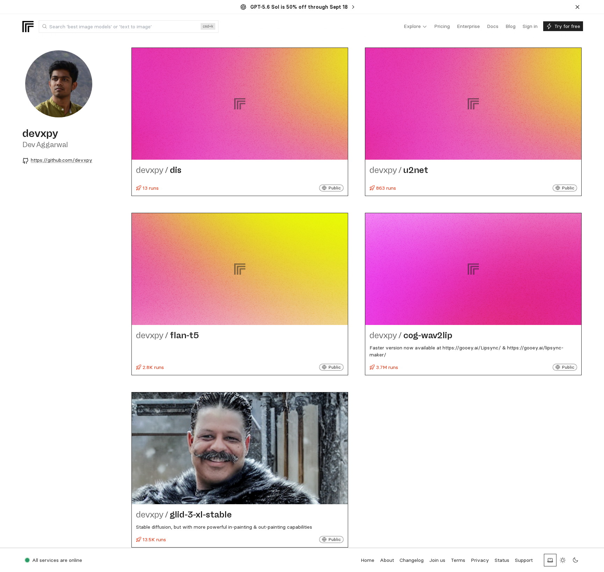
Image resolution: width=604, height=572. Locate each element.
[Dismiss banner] (577, 7)
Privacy (480, 560)
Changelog (412, 560)
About (387, 560)
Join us (437, 560)
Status (502, 560)
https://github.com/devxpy (61, 160)
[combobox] (128, 26)
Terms (458, 560)
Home (367, 560)
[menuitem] (415, 26)
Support (524, 560)
